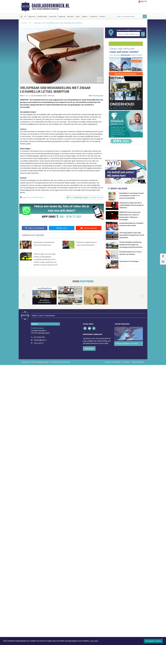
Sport (78, 16)
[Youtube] (89, 328)
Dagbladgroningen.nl (51, 6)
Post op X (63, 228)
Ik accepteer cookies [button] (153, 641)
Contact (102, 16)
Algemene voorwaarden (113, 362)
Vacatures (93, 16)
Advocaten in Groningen (129, 261)
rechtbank (35, 197)
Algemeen (32, 16)
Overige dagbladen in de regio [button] (126, 343)
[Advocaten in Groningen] (112, 264)
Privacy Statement (138, 362)
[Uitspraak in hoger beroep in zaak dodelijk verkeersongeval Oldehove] (112, 206)
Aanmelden (89, 348)
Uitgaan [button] (84, 16)
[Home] (21, 16)
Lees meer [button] (94, 641)
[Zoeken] (145, 16)
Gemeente (53, 16)
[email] (163, 262)
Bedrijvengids (42, 16)
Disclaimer (126, 362)
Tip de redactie (90, 228)
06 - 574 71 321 (70, 216)
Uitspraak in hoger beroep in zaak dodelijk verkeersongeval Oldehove (131, 205)
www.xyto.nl (38, 343)
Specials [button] (70, 16)
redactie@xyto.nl (40, 340)
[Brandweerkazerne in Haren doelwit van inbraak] (112, 255)
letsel (42, 197)
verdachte (26, 197)
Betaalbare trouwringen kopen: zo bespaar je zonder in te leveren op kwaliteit (131, 195)
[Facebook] (85, 328)
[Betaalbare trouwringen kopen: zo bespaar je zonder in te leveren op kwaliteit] (112, 196)
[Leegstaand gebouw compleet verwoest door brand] (112, 226)
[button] (21, 296)
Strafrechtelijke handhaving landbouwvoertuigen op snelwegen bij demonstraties (131, 244)
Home (23, 23)
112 (25, 16)
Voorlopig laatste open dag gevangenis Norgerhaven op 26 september (131, 235)
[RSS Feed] (94, 328)
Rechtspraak (98, 96)
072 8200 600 (39, 337)
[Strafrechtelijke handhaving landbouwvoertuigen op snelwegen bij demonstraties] (112, 245)
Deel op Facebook (36, 228)
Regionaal (61, 16)
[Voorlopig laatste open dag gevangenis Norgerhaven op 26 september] (112, 235)
